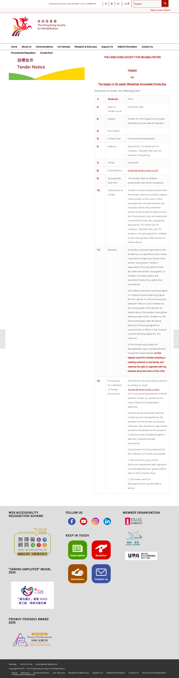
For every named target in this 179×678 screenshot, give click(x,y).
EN (118, 3)
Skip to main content (160, 10)
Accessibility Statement (46, 664)
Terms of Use (26, 664)
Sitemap (12, 664)
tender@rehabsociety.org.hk (143, 170)
